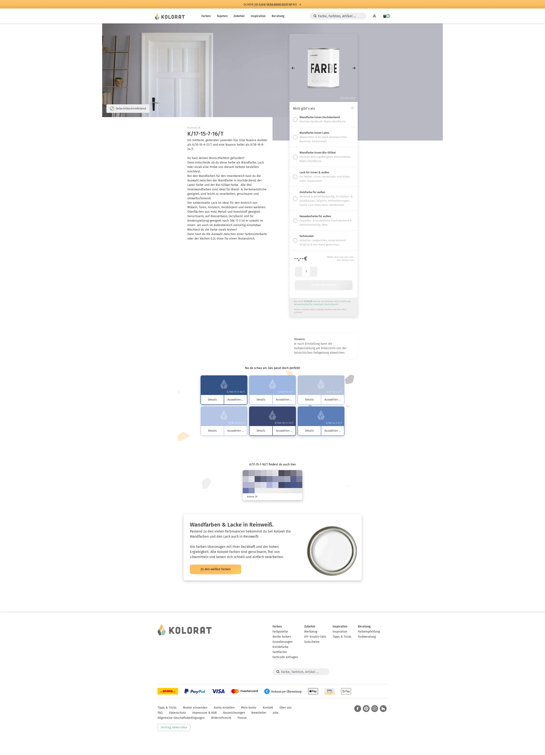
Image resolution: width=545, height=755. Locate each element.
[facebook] (357, 708)
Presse (242, 718)
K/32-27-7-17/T (281, 479)
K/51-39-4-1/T (252, 491)
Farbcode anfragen (285, 657)
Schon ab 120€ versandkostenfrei (270, 4)
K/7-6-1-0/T (252, 479)
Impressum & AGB (204, 713)
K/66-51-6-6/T (246, 491)
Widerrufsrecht (221, 718)
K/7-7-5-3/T (275, 473)
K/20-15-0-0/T (275, 485)
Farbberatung (367, 637)
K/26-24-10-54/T (293, 473)
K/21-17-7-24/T (299, 473)
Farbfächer (279, 652)
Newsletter (258, 713)
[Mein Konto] (374, 16)
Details (212, 399)
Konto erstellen (224, 707)
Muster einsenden (195, 707)
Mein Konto (248, 707)
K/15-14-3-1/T (258, 485)
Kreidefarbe (280, 647)
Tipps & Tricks (342, 637)
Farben (206, 16)
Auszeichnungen (234, 713)
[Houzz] (383, 708)
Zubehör (239, 16)
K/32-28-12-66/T (287, 473)
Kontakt (268, 707)
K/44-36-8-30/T (269, 479)
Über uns (286, 707)
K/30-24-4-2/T (246, 485)
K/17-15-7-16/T (258, 473)
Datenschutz (177, 713)
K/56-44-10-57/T (258, 479)
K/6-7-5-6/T (269, 473)
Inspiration (258, 16)
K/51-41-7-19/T (299, 479)
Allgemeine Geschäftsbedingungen (181, 718)
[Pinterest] (366, 708)
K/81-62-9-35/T (287, 485)
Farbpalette (280, 631)
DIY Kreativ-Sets (315, 637)
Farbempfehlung (369, 631)
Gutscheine (312, 642)
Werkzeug (310, 631)
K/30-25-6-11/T (287, 479)
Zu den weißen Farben (216, 569)
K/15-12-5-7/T (246, 479)
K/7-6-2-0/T (264, 485)
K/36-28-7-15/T (275, 479)
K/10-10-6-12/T (264, 473)
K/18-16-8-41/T (246, 473)
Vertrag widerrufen (174, 727)
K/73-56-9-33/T (299, 485)
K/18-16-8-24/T (252, 473)
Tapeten (222, 16)
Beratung (278, 16)
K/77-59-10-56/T (281, 485)
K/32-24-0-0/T (269, 485)
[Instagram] (374, 708)
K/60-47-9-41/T (293, 479)
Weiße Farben (281, 637)
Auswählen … (235, 399)
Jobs (275, 713)
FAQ (160, 713)
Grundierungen (282, 642)
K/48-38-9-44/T (264, 479)
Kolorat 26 (193, 127)
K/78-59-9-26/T (293, 485)
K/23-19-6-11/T (252, 485)
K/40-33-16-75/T (281, 473)
